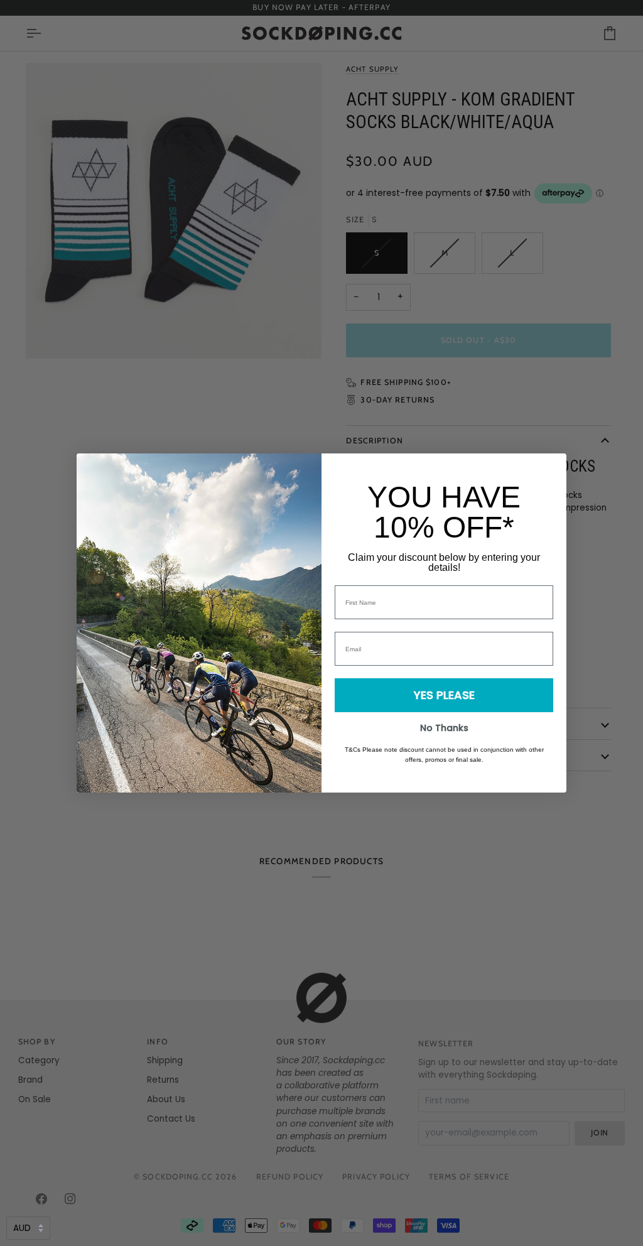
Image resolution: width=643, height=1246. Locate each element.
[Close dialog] (550, 469)
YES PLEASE (444, 695)
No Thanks (444, 728)
